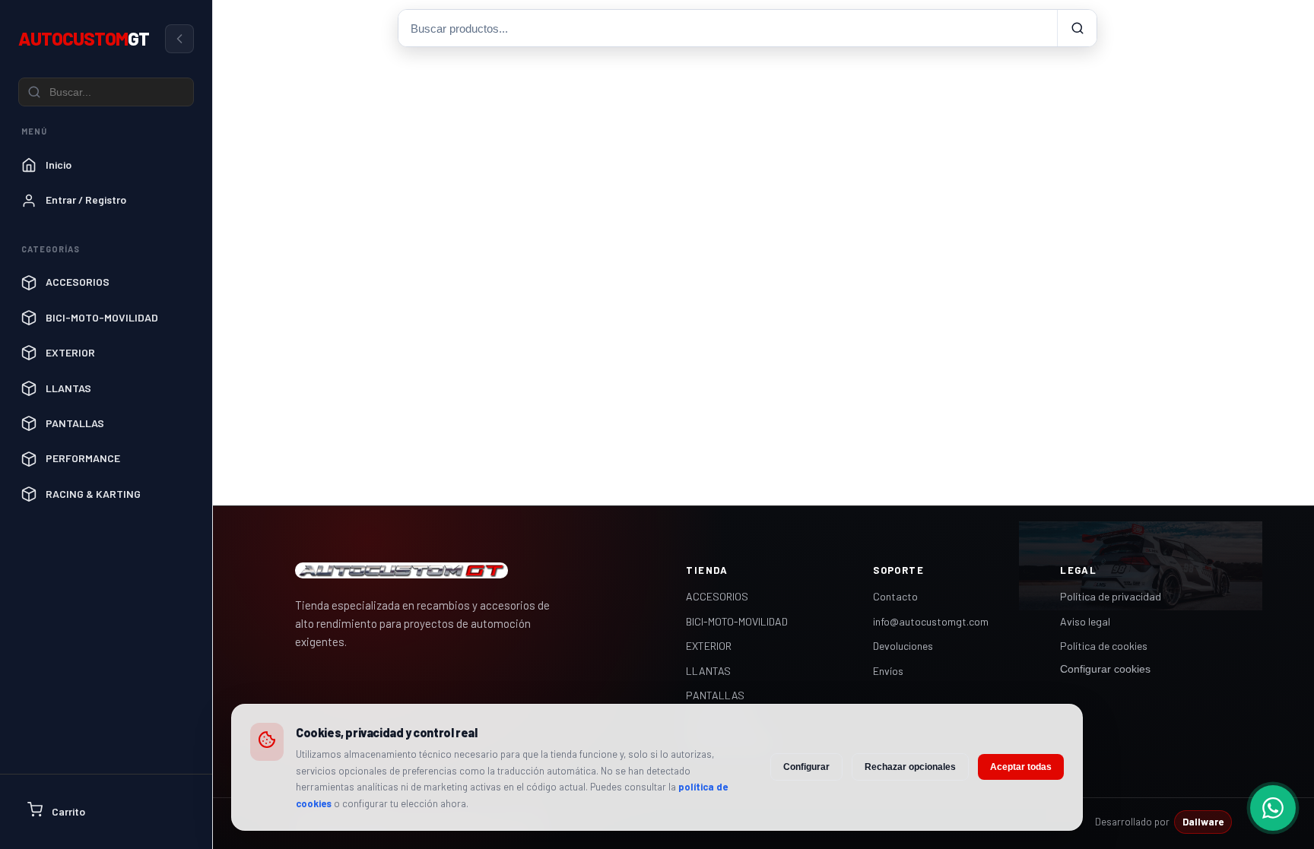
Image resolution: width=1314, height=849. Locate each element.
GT (83, 38)
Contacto (895, 596)
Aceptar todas (1021, 767)
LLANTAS (708, 670)
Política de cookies (1103, 645)
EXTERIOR (709, 645)
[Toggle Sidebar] (179, 38)
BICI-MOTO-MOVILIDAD (737, 621)
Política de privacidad (1110, 596)
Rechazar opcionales (910, 767)
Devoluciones (903, 645)
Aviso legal (1085, 621)
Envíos (888, 670)
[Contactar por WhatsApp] (1273, 808)
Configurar (806, 767)
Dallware (1203, 822)
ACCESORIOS (717, 596)
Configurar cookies (1105, 669)
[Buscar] (1077, 28)
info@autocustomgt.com (931, 621)
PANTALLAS (715, 695)
